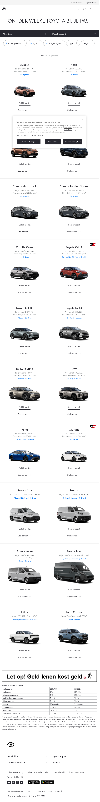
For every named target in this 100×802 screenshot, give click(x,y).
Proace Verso (24, 551)
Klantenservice (76, 2)
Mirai (24, 429)
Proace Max (74, 551)
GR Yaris (74, 429)
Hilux (24, 612)
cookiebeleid (68, 130)
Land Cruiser (74, 612)
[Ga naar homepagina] (4, 9)
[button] (15, 43)
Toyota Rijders (59, 756)
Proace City (24, 490)
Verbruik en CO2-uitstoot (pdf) (48, 791)
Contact (56, 762)
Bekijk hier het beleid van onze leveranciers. (30, 135)
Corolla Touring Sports (74, 186)
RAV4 (74, 368)
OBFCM (30, 791)
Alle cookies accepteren (72, 142)
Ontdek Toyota (16, 762)
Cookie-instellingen (28, 142)
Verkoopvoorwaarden (15, 791)
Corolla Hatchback (25, 186)
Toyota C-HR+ (25, 308)
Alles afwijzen (53, 142)
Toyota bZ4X (74, 308)
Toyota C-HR (74, 247)
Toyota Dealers (91, 2)
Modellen (13, 756)
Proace (74, 490)
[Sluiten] (82, 119)
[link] (24, 103)
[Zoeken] (77, 9)
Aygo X (24, 64)
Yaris (74, 64)
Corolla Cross (24, 247)
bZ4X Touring (24, 368)
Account (88, 9)
